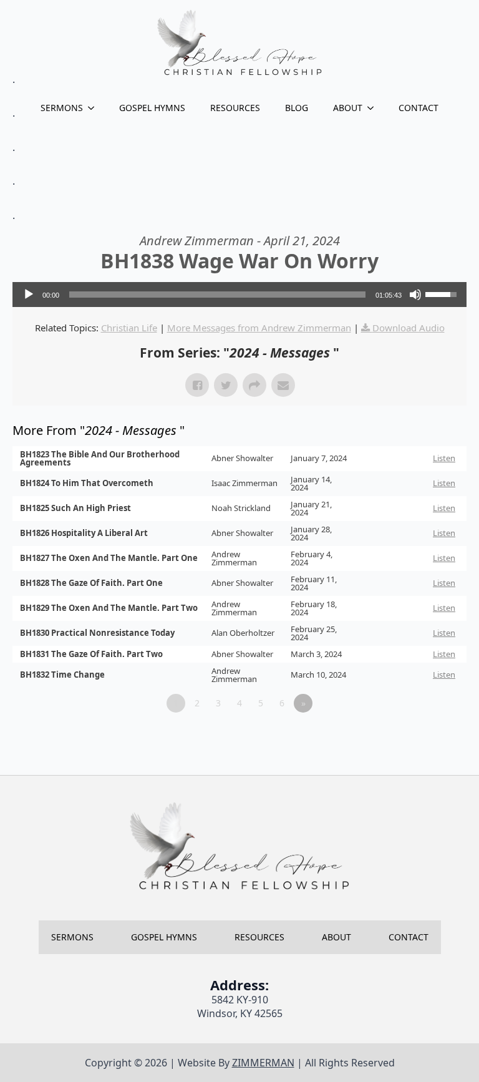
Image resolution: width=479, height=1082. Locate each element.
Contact (418, 108)
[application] (239, 294)
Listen (444, 458)
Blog (296, 108)
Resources (235, 108)
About (347, 108)
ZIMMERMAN (263, 1063)
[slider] (217, 294)
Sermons (62, 108)
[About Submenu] (374, 108)
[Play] (28, 294)
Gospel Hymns (152, 108)
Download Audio (408, 327)
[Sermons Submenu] (95, 108)
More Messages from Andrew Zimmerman (259, 327)
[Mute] (415, 294)
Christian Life (129, 327)
